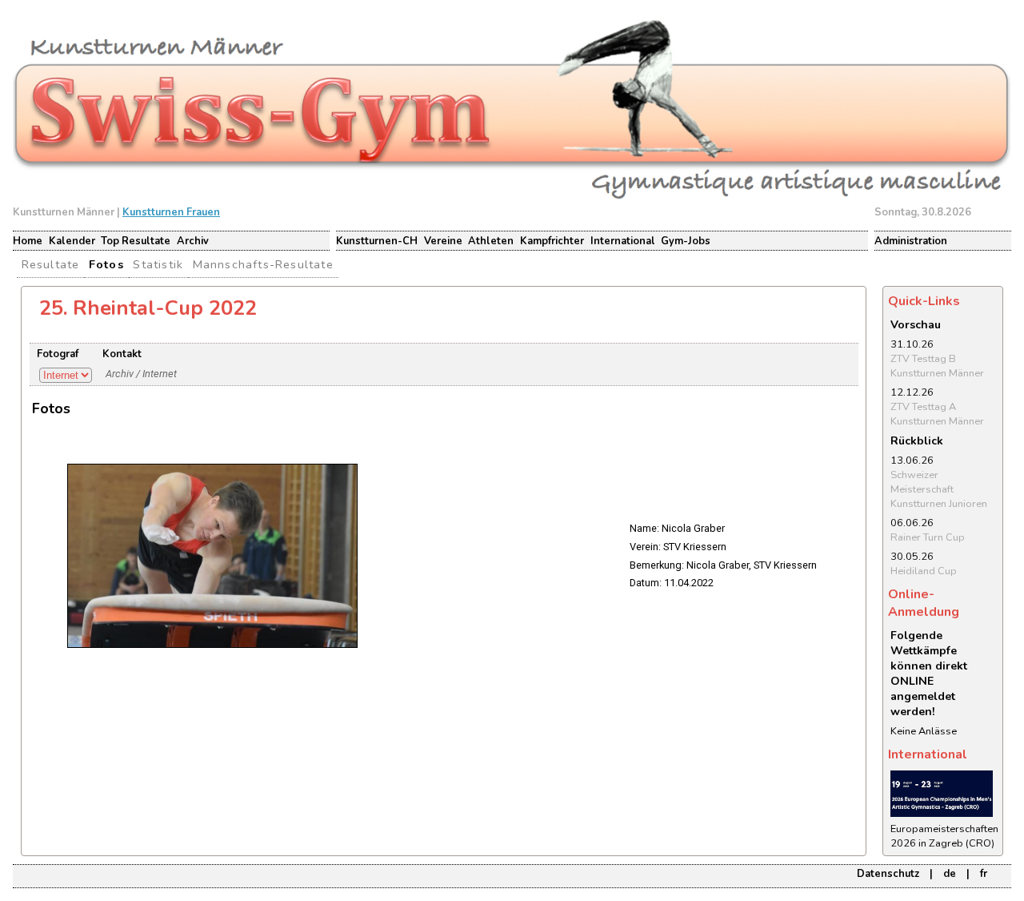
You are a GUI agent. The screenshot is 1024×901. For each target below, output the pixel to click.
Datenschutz (888, 874)
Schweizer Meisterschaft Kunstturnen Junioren (938, 489)
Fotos (106, 264)
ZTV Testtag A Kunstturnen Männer (937, 414)
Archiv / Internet (141, 374)
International (622, 241)
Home (27, 241)
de (949, 874)
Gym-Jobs (685, 241)
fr (983, 874)
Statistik (158, 264)
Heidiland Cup (923, 571)
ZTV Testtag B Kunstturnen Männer (937, 366)
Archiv (193, 241)
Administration (910, 241)
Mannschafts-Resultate (263, 264)
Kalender (72, 241)
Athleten (491, 241)
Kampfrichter (552, 241)
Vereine (443, 241)
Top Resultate (135, 241)
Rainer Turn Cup (927, 537)
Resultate (51, 264)
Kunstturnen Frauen (171, 212)
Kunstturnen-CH (377, 241)
